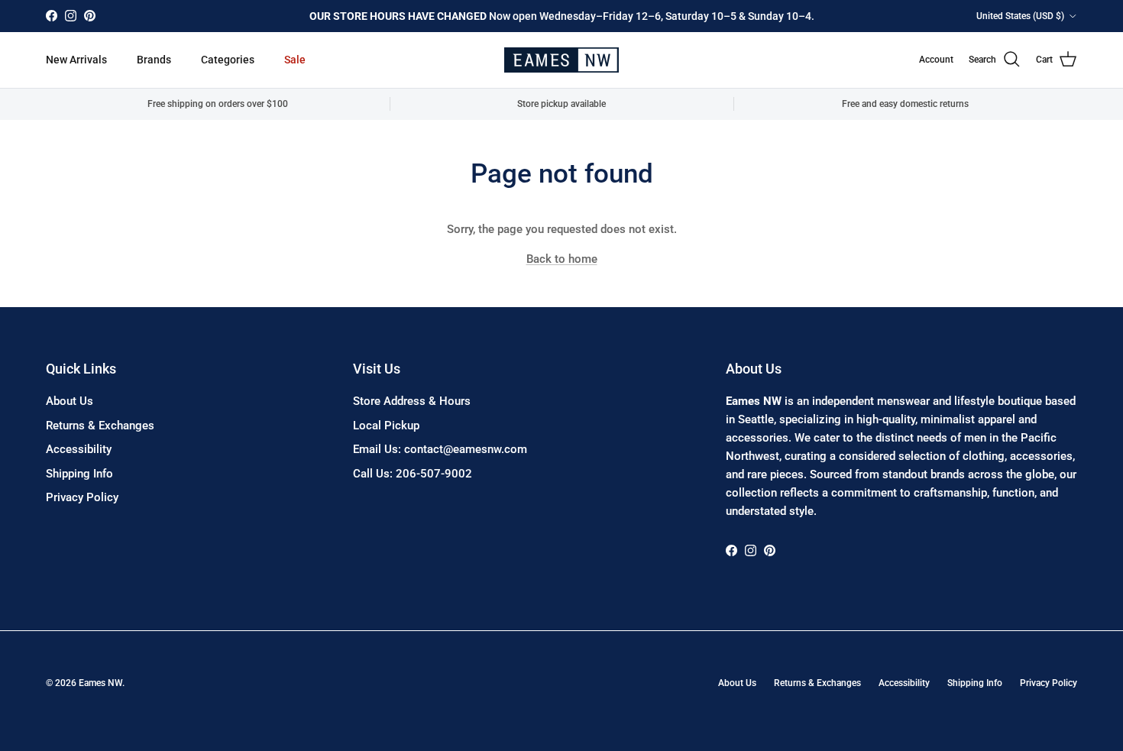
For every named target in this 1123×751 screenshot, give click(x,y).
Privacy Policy (82, 497)
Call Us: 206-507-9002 (412, 474)
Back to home (561, 259)
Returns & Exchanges (100, 425)
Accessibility (79, 449)
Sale (295, 59)
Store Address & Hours (412, 401)
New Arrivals (76, 59)
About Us (69, 401)
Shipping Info (79, 474)
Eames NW (100, 683)
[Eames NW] (561, 60)
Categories (227, 59)
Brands (154, 59)
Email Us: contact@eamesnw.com (440, 449)
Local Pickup (386, 425)
